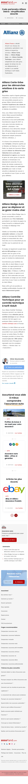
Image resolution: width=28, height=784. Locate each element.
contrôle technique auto (9, 323)
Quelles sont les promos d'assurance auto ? (13, 731)
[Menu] (26, 3)
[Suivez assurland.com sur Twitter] (4, 744)
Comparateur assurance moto (9, 643)
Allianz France (9, 43)
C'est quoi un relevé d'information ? (11, 723)
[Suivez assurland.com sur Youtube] (9, 744)
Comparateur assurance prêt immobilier (12, 647)
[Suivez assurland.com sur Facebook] (2, 744)
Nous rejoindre (5, 607)
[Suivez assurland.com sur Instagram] (12, 744)
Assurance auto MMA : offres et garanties (11, 456)
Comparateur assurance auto (9, 631)
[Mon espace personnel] (23, 3)
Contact (3, 619)
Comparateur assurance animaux (10, 652)
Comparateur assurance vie (8, 656)
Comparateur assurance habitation (10, 635)
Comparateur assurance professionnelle (12, 664)
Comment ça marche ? (7, 599)
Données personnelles (18, 749)
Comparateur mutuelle (7, 639)
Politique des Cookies (7, 753)
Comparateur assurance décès (9, 660)
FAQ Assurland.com (6, 623)
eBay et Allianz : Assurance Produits (13, 500)
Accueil (3, 23)
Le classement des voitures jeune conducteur (13, 695)
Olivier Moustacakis (17, 359)
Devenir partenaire (6, 603)
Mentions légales (6, 749)
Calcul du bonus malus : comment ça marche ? (14, 727)
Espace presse (5, 615)
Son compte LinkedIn (8, 383)
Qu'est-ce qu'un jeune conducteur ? (10, 719)
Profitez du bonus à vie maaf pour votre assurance (13, 424)
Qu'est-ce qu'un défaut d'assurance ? (11, 707)
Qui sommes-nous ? (6, 595)
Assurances (4, 611)
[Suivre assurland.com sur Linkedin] (7, 744)
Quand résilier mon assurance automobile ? (13, 703)
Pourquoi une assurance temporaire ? (11, 699)
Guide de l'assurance (13, 23)
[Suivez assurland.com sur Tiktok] (14, 744)
